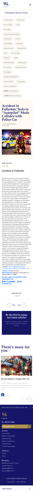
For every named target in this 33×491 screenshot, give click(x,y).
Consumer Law (7, 38)
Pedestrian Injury (22, 62)
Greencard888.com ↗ (8, 471)
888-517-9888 (10, 422)
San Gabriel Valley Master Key (11, 76)
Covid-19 (18, 38)
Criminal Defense (8, 43)
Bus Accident (7, 29)
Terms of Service (21, 482)
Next (29, 399)
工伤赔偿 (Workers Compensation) (12, 95)
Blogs (18, 24)
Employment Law (21, 48)
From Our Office (16, 53)
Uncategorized (21, 81)
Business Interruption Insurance (12, 34)
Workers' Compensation (10, 86)
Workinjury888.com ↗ (8, 468)
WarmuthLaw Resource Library (10, 463)
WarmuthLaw (7, 273)
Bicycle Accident (8, 24)
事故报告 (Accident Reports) (11, 91)
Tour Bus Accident (8, 81)
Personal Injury (7, 67)
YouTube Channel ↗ (7, 465)
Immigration (7, 57)
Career (4, 456)
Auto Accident (20, 20)
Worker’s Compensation (8, 436)
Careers (4, 453)
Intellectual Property (9, 62)
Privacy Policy (11, 482)
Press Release (7, 72)
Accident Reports (8, 20)
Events (5, 53)
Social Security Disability (8, 446)
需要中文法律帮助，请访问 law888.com (12, 282)
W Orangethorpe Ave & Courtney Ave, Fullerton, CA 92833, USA (16, 267)
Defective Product (8, 48)
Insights (16, 57)
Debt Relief (19, 43)
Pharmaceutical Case (21, 67)
